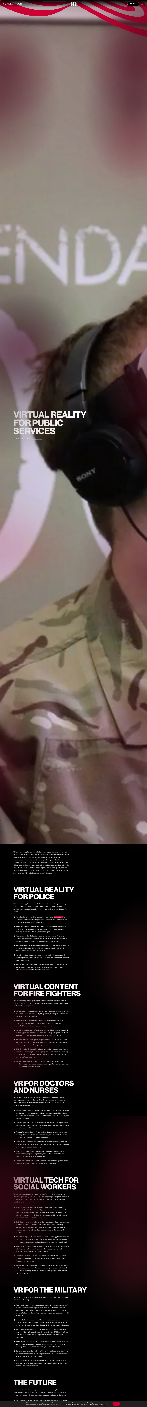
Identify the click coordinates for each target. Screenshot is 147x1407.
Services (8, 4)
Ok (116, 1404)
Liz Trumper (38, 439)
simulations (58, 917)
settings (77, 1405)
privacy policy (103, 1405)
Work (20, 4)
